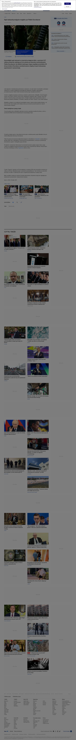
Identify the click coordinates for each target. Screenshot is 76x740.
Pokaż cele (67, 6)
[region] (38, 5)
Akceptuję (67, 3)
